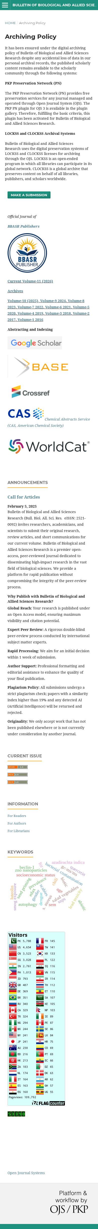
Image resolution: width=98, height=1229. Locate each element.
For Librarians (19, 831)
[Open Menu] (5, 5)
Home (10, 23)
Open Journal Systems (26, 1172)
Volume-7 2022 (30, 307)
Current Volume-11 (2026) (30, 281)
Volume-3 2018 (58, 313)
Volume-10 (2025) (23, 300)
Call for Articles (24, 497)
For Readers (17, 815)
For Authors (17, 823)
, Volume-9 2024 (52, 300)
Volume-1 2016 (30, 319)
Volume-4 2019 (30, 313)
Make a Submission (29, 195)
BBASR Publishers (23, 226)
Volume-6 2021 (58, 307)
